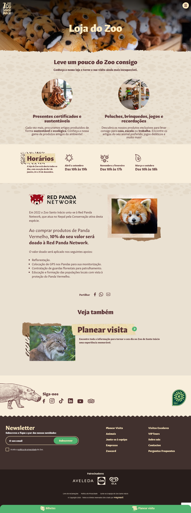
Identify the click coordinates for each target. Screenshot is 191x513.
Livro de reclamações (70, 494)
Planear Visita (114, 428)
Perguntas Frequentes (161, 450)
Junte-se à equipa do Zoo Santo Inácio (114, 494)
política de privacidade (27, 449)
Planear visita (146, 508)
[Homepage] (5, 7)
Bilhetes (50, 508)
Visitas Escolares (158, 428)
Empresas (112, 445)
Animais (111, 433)
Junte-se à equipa (116, 439)
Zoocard (111, 450)
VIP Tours (154, 433)
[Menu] (186, 5)
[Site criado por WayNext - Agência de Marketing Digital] (118, 498)
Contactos (154, 445)
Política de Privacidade (89, 494)
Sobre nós (154, 439)
